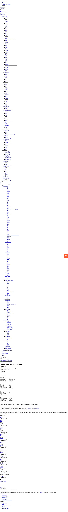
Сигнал (8, 211)
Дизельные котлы (5, 102)
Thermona (6, 34)
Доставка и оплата (4, 1)
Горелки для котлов (6, 106)
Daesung (6, 20)
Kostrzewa (6, 90)
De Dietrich (6, 21)
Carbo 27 (1, 427)
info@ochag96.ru (2, 8)
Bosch (6, 45)
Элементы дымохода (8, 325)
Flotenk (6, 172)
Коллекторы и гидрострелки (7, 177)
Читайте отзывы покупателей (5, 508)
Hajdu (6, 116)
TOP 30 (1, 441)
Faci (5, 48)
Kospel (7, 245)
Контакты (3, 5)
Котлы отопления (4, 16)
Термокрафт (6, 69)
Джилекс (6, 164)
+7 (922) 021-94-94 (2, 7)
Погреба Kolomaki (5, 176)
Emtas (6, 85)
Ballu (5, 131)
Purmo (6, 148)
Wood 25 (1, 476)
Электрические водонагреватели (9, 291)
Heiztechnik (6, 50)
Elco (5, 107)
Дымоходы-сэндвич (4, 150)
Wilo (5, 165)
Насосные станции (6, 166)
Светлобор (6, 100)
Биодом (6, 96)
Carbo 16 (1, 463)
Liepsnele (8, 223)
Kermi (6, 147)
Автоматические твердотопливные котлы (10, 63)
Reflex (6, 179)
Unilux (6, 59)
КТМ (5, 97)
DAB (5, 168)
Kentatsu (6, 25)
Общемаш (6, 67)
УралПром (6, 80)
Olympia (6, 105)
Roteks (6, 93)
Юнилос (6, 175)
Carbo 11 (1, 470)
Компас (6, 37)
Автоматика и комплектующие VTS (10, 134)
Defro (5, 46)
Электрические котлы (6, 72)
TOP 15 (1, 434)
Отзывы (3, 355)
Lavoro (6, 53)
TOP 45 (1, 417)
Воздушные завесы (6, 139)
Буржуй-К (6, 64)
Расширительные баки (6, 178)
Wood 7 (1, 449)
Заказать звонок (2, 13)
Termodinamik (7, 94)
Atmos (6, 44)
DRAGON (6, 47)
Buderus (6, 73)
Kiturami (6, 26)
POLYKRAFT (8, 199)
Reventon (6, 132)
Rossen (6, 33)
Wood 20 (1, 452)
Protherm (6, 30)
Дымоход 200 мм (7, 155)
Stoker (6, 57)
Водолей (6, 163)
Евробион (6, 174)
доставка (5, 368)
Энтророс (6, 42)
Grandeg (8, 257)
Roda (5, 32)
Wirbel (6, 62)
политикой (41, 492)
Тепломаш (6, 135)
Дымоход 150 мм (7, 153)
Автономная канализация (6, 170)
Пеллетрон (6, 99)
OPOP (6, 55)
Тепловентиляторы (6, 130)
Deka (5, 171)
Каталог (3, 185)
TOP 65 (1, 424)
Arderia (6, 17)
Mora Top (6, 27)
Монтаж (3, 2)
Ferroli (6, 74)
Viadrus (6, 60)
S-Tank (6, 128)
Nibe (5, 118)
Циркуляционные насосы (8, 337)
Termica (6, 120)
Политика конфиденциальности (6, 4)
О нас (2, 351)
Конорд (6, 38)
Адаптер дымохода (7, 156)
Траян (6, 70)
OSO (5, 124)
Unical (6, 35)
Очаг (5, 41)
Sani (5, 173)
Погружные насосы (6, 161)
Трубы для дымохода (8, 159)
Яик (5, 71)
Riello (6, 31)
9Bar (5, 122)
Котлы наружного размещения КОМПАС (10, 39)
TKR (7, 228)
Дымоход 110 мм (7, 151)
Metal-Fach (6, 54)
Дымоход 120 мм (7, 152)
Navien (6, 28)
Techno (7, 308)
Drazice (6, 123)
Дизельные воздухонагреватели (9, 313)
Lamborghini (6, 52)
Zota (5, 78)
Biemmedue (6, 142)
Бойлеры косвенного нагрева (7, 110)
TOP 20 (1, 459)
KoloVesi (8, 342)
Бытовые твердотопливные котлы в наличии (11, 65)
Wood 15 (1, 445)
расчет (8, 369)
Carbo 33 (1, 466)
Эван (5, 81)
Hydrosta (6, 23)
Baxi (5, 18)
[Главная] (1, 182)
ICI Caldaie (6, 24)
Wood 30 (1, 438)
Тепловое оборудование (5, 129)
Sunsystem (6, 119)
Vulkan (6, 61)
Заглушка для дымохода (8, 157)
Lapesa (6, 117)
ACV (5, 83)
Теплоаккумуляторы (6, 125)
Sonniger (6, 133)
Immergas (8, 194)
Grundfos (6, 162)
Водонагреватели (5, 279)
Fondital (6, 22)
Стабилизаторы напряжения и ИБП (6, 180)
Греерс (6, 140)
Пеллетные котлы (5, 82)
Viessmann (6, 36)
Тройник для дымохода (8, 158)
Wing (5, 136)
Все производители (3, 481)
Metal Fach (6, 91)
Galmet (6, 49)
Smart (5, 149)
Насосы (4, 330)
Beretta (6, 19)
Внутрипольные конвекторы (7, 138)
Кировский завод (7, 66)
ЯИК (5, 43)
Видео (3, 3)
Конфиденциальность (5, 353)
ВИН (5, 79)
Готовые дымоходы (7, 320)
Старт (6, 68)
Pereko (7, 262)
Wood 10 (1, 456)
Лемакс (6, 40)
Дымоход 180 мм (7, 154)
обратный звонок (36, 408)
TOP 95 (1, 420)
